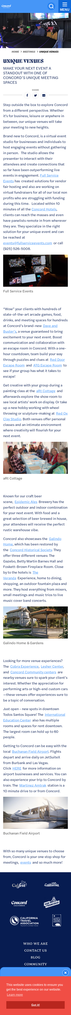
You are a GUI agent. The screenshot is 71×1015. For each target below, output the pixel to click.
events (25, 862)
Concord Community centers (33, 671)
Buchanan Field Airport (30, 751)
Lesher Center (52, 666)
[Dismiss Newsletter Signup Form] (65, 973)
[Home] (6, 7)
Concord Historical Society (31, 549)
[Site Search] (51, 6)
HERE (16, 768)
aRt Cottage (45, 390)
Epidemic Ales (26, 501)
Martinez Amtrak (32, 785)
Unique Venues (49, 51)
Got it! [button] (35, 1004)
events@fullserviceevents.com (27, 242)
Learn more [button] (15, 994)
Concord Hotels (44, 209)
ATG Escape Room (47, 365)
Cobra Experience (24, 666)
